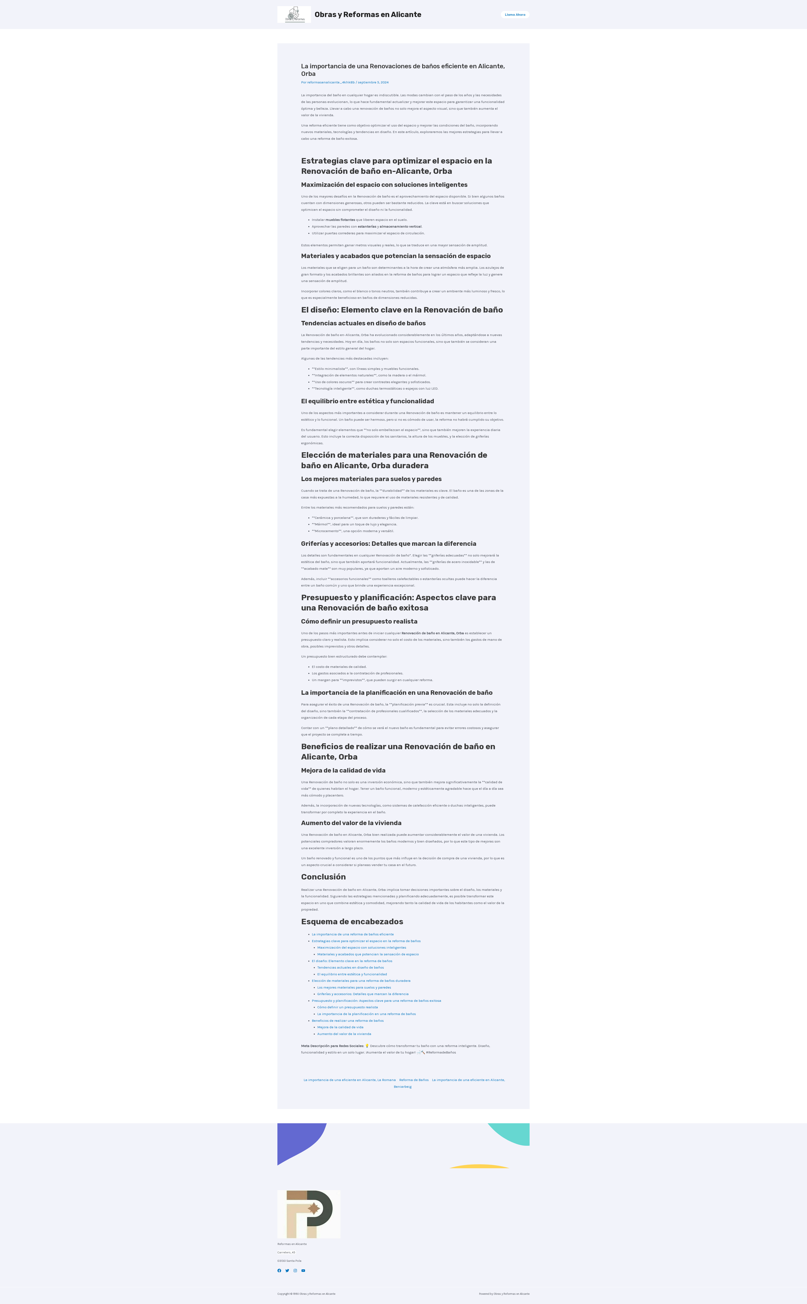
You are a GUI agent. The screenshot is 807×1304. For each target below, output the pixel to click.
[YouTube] (303, 1270)
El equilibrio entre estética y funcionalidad (352, 974)
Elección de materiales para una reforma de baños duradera (361, 980)
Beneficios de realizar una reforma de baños (348, 1020)
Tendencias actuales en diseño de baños (350, 967)
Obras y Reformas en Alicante (368, 14)
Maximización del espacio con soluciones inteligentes (361, 947)
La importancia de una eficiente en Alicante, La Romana (350, 1080)
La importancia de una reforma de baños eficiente (353, 934)
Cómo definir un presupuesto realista (347, 1007)
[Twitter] (287, 1270)
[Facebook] (279, 1270)
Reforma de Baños (414, 1080)
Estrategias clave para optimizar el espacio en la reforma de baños (366, 941)
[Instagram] (295, 1270)
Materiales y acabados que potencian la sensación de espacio (368, 954)
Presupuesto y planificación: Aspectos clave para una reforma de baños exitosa (376, 1000)
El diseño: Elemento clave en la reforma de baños (352, 961)
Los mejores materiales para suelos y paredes (354, 987)
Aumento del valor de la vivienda (344, 1034)
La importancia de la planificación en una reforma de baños (366, 1014)
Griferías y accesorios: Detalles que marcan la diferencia (363, 994)
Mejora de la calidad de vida (340, 1027)
